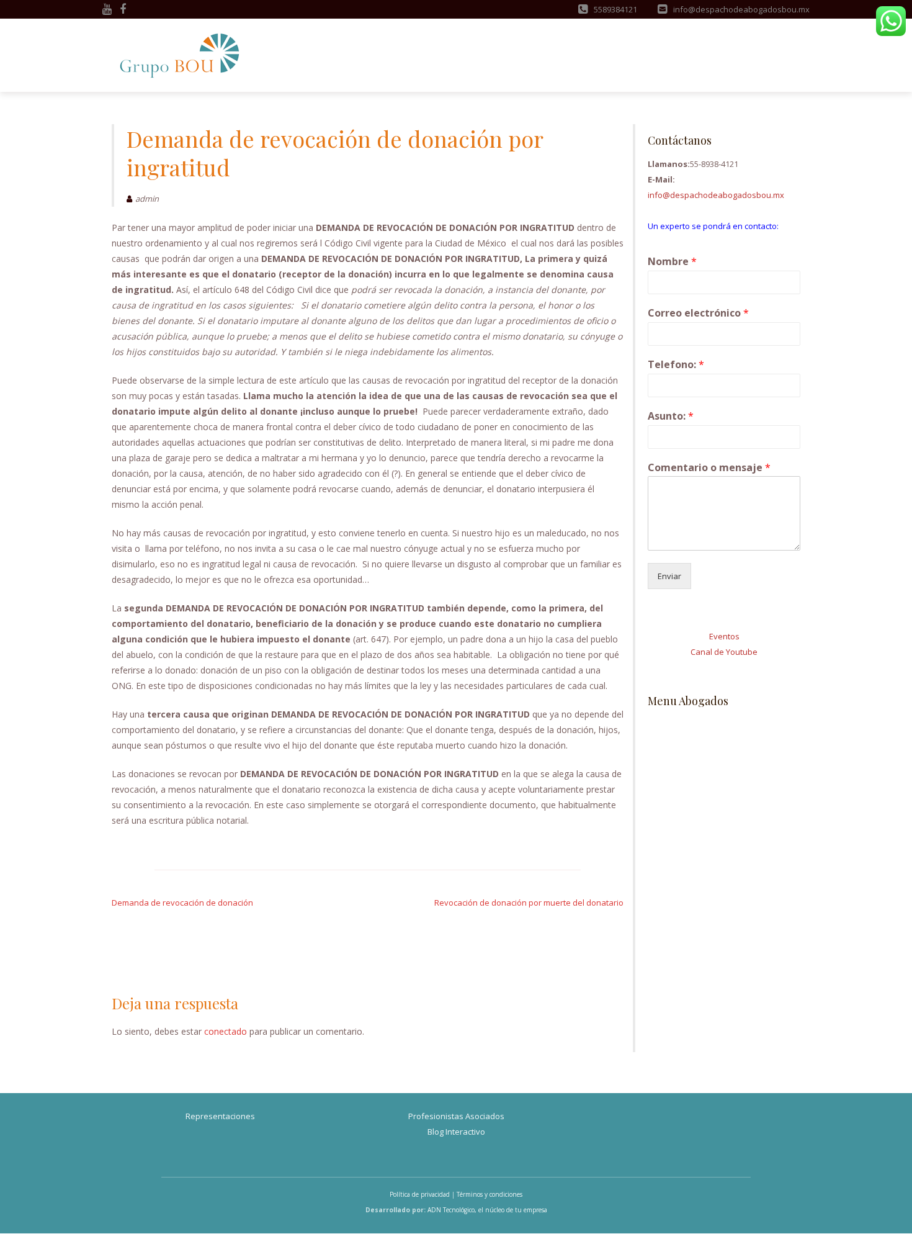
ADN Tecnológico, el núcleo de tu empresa (487, 1209)
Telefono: (676, 364)
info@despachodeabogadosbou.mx (716, 194)
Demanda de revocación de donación (182, 902)
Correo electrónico (698, 313)
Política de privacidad (420, 1194)
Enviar (669, 576)
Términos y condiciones (489, 1194)
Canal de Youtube (724, 651)
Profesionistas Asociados (456, 1116)
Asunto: (671, 416)
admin (147, 198)
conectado (225, 1031)
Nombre (672, 261)
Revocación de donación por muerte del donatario (529, 902)
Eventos (724, 636)
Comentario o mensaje (709, 467)
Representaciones (220, 1116)
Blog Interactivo (456, 1131)
